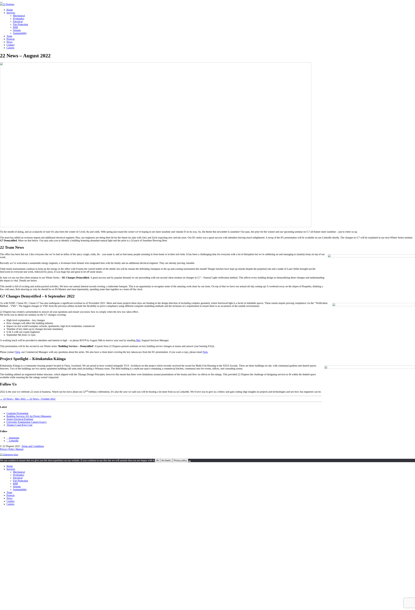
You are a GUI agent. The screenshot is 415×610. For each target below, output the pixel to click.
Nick (17, 352)
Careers (10, 47)
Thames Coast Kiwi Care (19, 425)
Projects (10, 39)
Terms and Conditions (32, 446)
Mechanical (19, 15)
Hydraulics (18, 18)
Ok (157, 460)
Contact (10, 44)
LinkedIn (12, 440)
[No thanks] (189, 461)
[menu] (1, 2)
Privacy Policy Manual (11, 449)
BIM (15, 27)
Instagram (12, 437)
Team (9, 36)
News (9, 42)
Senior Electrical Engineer (19, 419)
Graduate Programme (17, 413)
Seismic (17, 30)
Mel (138, 340)
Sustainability (20, 33)
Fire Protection (20, 24)
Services (10, 12)
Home (9, 9)
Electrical (18, 21)
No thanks (166, 460)
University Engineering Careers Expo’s (26, 422)
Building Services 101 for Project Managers (28, 416)
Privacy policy (180, 460)
